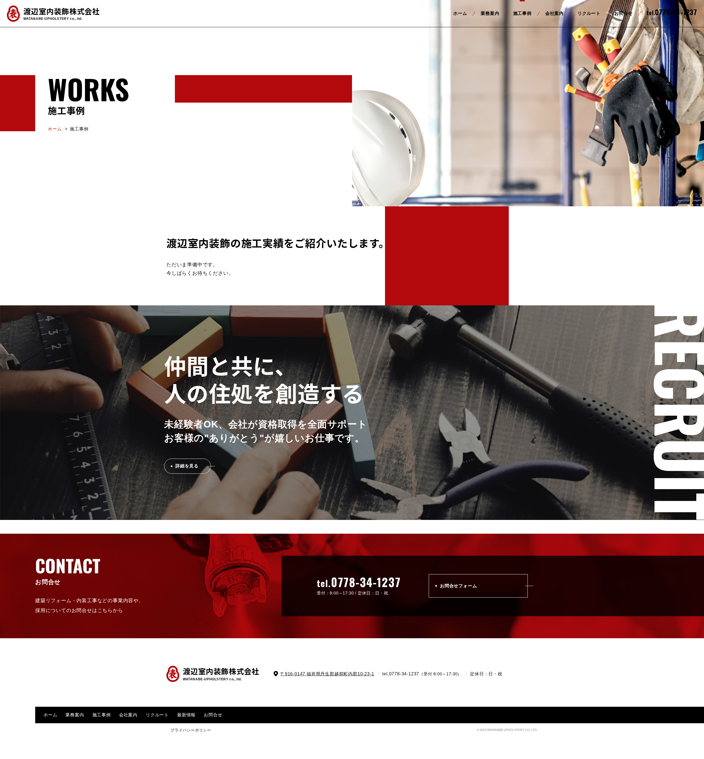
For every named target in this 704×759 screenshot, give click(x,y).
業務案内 (490, 13)
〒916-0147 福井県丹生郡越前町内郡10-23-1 (327, 674)
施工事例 (522, 13)
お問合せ (623, 13)
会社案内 (554, 13)
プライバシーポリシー (190, 730)
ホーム (460, 13)
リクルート (589, 13)
